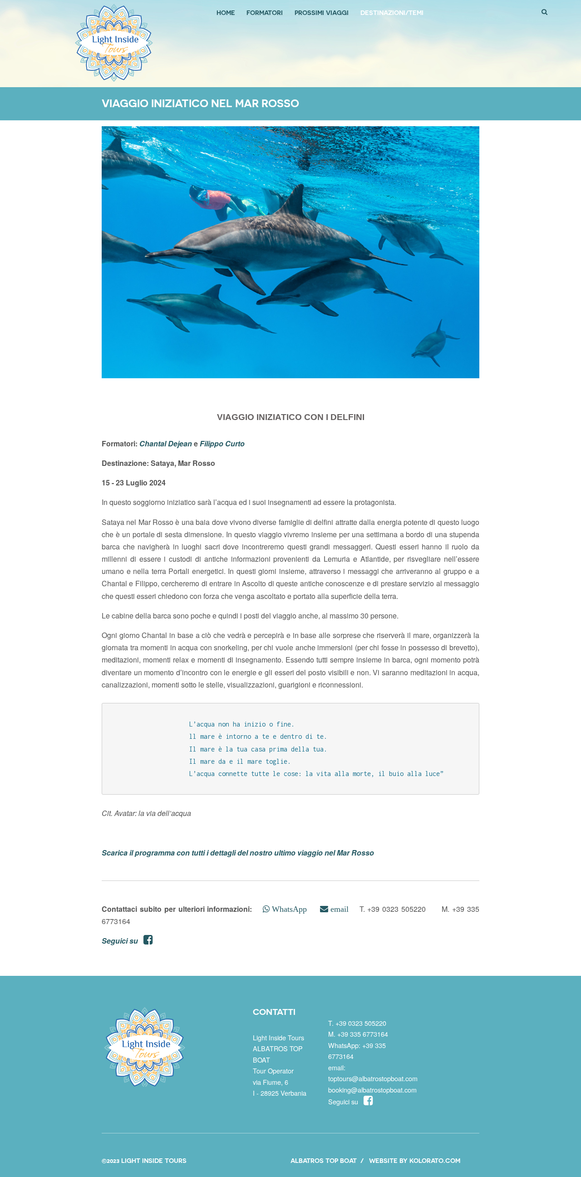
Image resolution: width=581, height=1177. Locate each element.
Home (226, 12)
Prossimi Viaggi (322, 12)
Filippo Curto (222, 443)
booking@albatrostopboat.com (372, 1089)
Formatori (264, 12)
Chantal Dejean (165, 443)
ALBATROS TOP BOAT (323, 1160)
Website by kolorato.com (414, 1160)
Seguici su (122, 940)
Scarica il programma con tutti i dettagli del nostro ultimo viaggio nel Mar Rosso (238, 852)
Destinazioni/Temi (391, 12)
